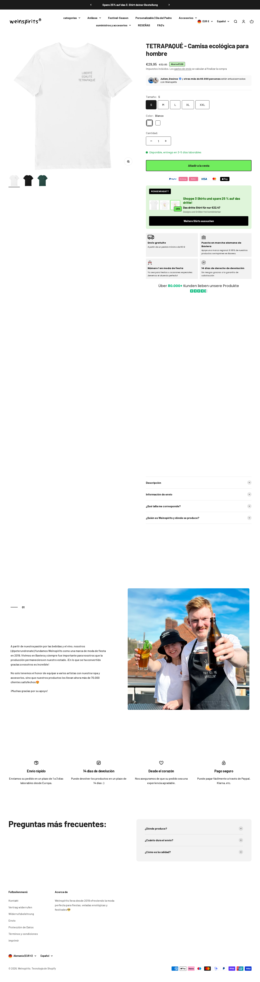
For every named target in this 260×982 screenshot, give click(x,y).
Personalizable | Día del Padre (153, 17)
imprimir (13, 940)
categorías (70, 17)
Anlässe (92, 17)
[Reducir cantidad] (151, 141)
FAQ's (160, 25)
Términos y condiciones (23, 933)
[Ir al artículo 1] (14, 181)
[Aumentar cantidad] (166, 141)
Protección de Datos (21, 927)
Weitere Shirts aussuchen (199, 221)
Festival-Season (118, 17)
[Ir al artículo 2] (28, 181)
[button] (199, 383)
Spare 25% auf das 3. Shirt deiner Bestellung (130, 4)
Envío (12, 920)
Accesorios (186, 17)
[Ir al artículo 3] (42, 181)
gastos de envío (183, 68)
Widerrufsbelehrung (21, 913)
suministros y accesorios (111, 25)
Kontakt (13, 900)
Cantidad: (152, 133)
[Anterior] (90, 4)
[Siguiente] (169, 4)
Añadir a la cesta (198, 165)
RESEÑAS (144, 25)
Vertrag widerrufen (20, 907)
